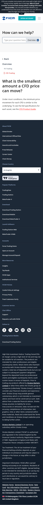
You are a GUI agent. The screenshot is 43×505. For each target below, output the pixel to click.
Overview (7, 64)
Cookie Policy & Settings (10, 290)
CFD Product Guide (27, 109)
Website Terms (8, 485)
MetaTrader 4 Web (8, 234)
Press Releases (7, 150)
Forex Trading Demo (9, 246)
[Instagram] (23, 330)
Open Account (27, 18)
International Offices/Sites (11, 136)
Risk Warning (7, 490)
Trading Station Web (9, 230)
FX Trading (8, 69)
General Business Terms (24, 485)
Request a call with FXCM (11, 319)
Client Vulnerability (9, 141)
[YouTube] (17, 330)
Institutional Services (9, 279)
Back (6, 59)
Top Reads (5, 270)
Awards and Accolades (10, 145)
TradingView (6, 190)
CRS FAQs (23, 490)
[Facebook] (4, 330)
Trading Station (7, 195)
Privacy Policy (7, 295)
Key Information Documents (18, 487)
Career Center (7, 154)
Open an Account (8, 251)
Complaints (34, 487)
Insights (5, 266)
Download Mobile (8, 214)
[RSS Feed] (29, 330)
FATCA (16, 490)
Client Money (7, 159)
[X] (10, 330)
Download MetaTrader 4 (11, 219)
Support (5, 314)
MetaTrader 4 (7, 199)
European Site (31, 493)
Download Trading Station (11, 210)
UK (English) (7, 170)
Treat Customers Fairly (10, 299)
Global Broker (7, 131)
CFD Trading (10, 73)
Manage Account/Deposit (11, 255)
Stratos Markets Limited (11, 425)
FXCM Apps (6, 275)
